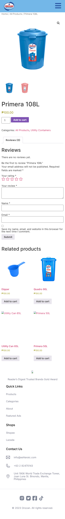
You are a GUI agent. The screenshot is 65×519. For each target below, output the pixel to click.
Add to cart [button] (10, 301)
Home (5, 14)
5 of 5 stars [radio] (21, 179)
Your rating (9, 176)
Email (6, 215)
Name (6, 203)
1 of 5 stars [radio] (3, 179)
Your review (9, 186)
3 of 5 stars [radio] (12, 179)
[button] (58, 23)
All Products (16, 14)
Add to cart (19, 119)
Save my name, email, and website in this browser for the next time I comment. (32, 230)
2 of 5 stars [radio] (8, 179)
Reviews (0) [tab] (13, 140)
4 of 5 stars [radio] (16, 179)
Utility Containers (41, 130)
